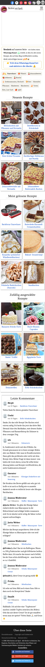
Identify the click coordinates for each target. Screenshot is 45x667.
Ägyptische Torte (34, 357)
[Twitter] (17, 2)
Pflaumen (5, 86)
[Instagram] (30, 2)
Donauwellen (11, 387)
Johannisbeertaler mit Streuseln (11, 187)
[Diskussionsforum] (38, 4)
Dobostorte (25, 443)
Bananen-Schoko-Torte (11, 327)
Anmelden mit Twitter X (22, 660)
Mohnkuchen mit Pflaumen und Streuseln (11, 126)
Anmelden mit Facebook (22, 651)
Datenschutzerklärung (9, 638)
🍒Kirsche (17, 78)
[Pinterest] (21, 2)
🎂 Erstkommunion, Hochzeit (13, 82)
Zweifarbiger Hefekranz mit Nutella (34, 157)
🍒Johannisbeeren (34, 74)
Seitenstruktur (22, 638)
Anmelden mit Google (21, 656)
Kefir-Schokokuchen (33, 387)
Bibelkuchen (26, 544)
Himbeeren (15, 86)
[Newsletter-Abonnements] (33, 4)
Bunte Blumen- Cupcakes (33, 328)
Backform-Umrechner (11, 224)
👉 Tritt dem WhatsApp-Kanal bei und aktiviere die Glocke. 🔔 (22, 64)
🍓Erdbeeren (7, 78)
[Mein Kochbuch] (43, 4)
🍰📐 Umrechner (9, 74)
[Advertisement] (22, 28)
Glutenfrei (36, 82)
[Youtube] (25, 2)
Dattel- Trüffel (11, 357)
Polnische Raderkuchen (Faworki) (11, 286)
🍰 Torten (34, 86)
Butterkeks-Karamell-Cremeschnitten (34, 225)
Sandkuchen (34, 285)
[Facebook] (12, 2)
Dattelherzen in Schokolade (33, 126)
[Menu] (41, 8)
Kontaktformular (7, 634)
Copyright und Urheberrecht (24, 634)
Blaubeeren (25, 86)
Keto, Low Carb (7, 90)
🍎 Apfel (18, 90)
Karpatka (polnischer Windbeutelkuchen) (11, 256)
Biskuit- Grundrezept (34, 255)
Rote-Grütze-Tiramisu (11, 156)
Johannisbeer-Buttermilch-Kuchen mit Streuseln (33, 189)
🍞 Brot (28, 82)
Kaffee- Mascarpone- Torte (32, 501)
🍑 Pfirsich (22, 74)
